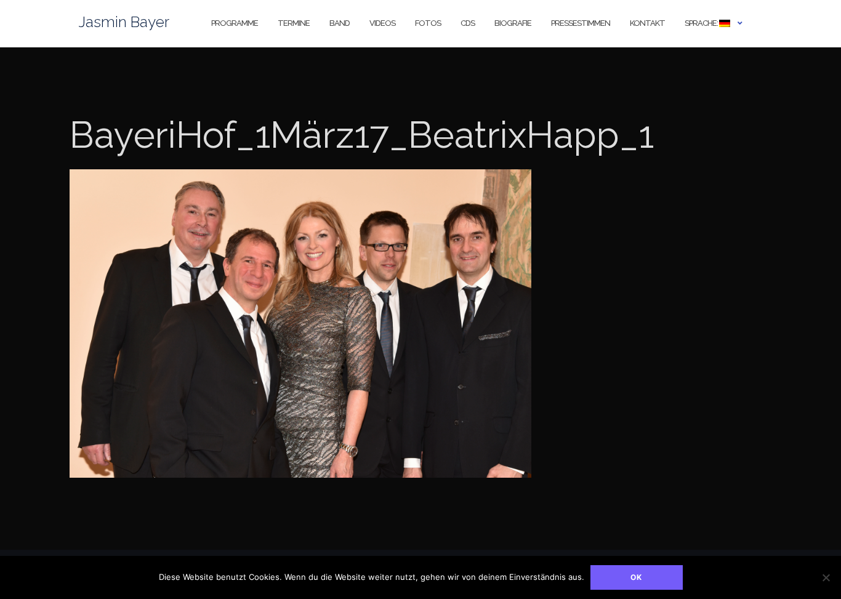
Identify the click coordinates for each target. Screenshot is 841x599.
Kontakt (647, 23)
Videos (382, 23)
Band (339, 23)
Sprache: (702, 23)
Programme (234, 23)
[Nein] (825, 577)
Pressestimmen (580, 23)
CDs (468, 23)
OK (636, 577)
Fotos (428, 23)
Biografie (512, 23)
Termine (294, 23)
